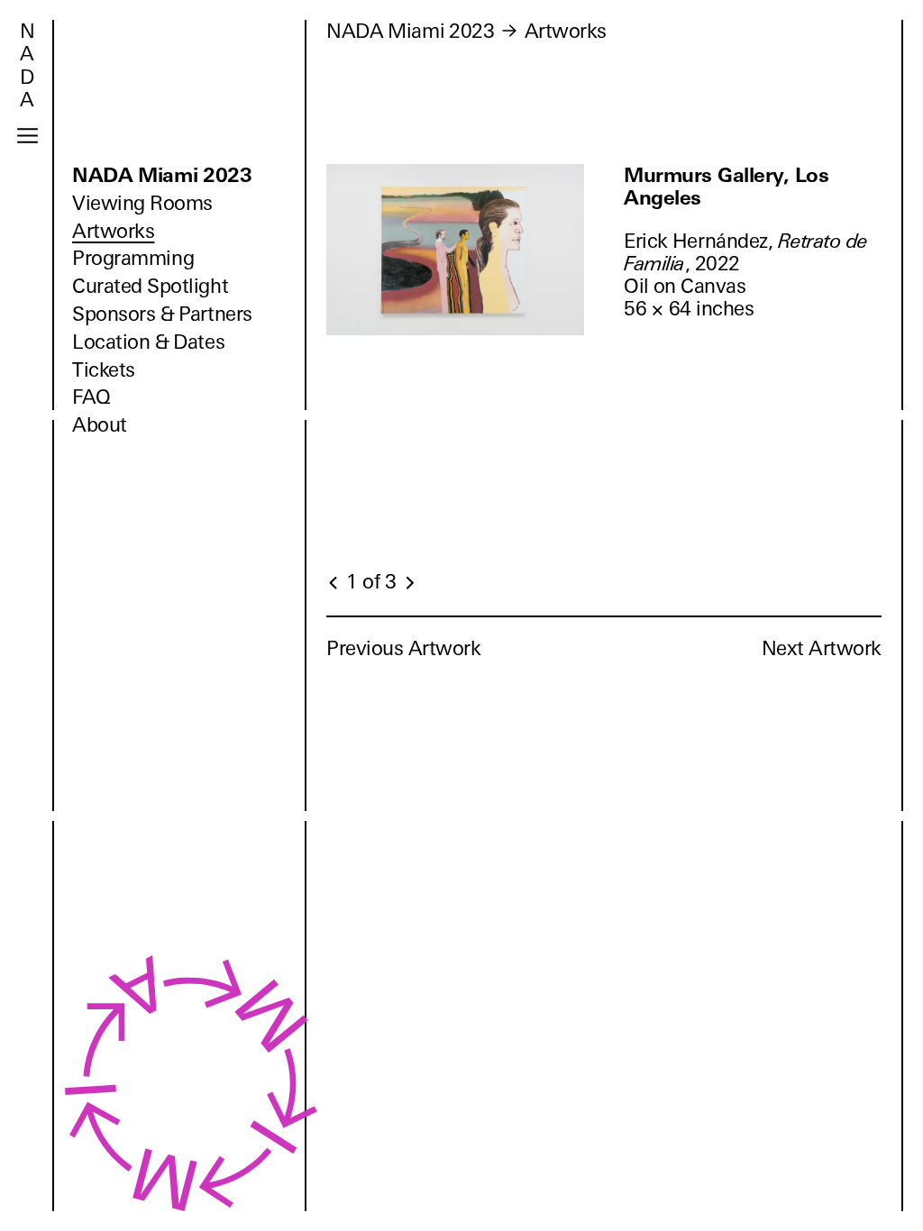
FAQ (91, 397)
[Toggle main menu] (27, 135)
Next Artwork (822, 648)
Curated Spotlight (150, 286)
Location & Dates (148, 342)
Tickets (103, 370)
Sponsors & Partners (162, 314)
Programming (133, 258)
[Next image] (409, 583)
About (99, 425)
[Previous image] (334, 583)
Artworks (113, 231)
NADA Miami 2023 (162, 175)
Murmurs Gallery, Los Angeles (726, 186)
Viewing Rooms (142, 203)
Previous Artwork (403, 648)
